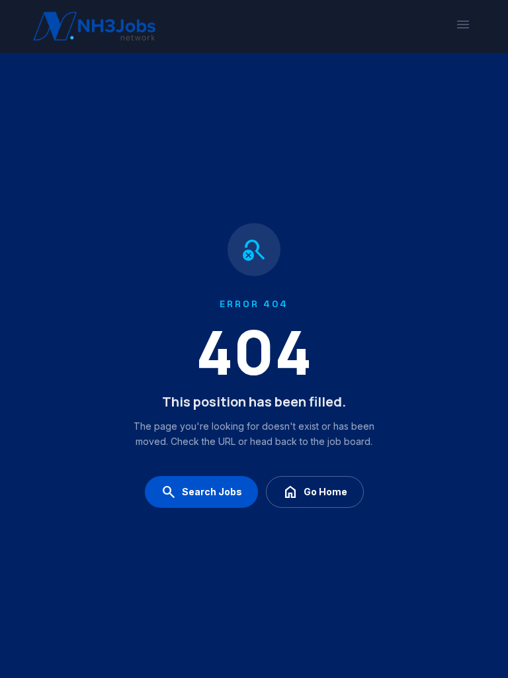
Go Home (314, 492)
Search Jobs (201, 492)
